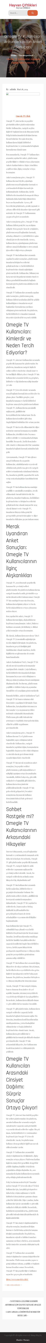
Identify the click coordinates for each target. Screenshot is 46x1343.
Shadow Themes (22, 1340)
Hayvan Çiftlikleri (23, 5)
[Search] (32, 13)
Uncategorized (13, 1285)
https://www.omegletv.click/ (17, 1279)
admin (13, 89)
